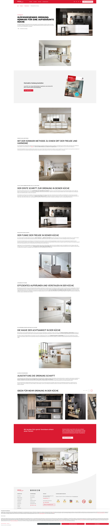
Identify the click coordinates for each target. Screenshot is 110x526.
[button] (31, 2)
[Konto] (78, 1)
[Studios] (74, 1)
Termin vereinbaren (87, 1)
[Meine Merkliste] (76, 1)
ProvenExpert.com (75, 496)
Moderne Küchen (19, 497)
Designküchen (19, 500)
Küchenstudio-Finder (33, 503)
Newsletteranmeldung (48, 504)
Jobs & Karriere (32, 497)
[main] (55, 238)
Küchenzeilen (19, 503)
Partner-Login (34, 505)
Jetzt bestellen (28, 90)
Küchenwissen (20, 14)
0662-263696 (46, 502)
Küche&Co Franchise (33, 500)
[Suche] (80, 1)
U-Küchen (18, 506)
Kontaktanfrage (45, 498)
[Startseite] (17, 5)
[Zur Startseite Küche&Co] (20, 1)
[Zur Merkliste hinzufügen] (18, 29)
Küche (32, 146)
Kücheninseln (19, 508)
